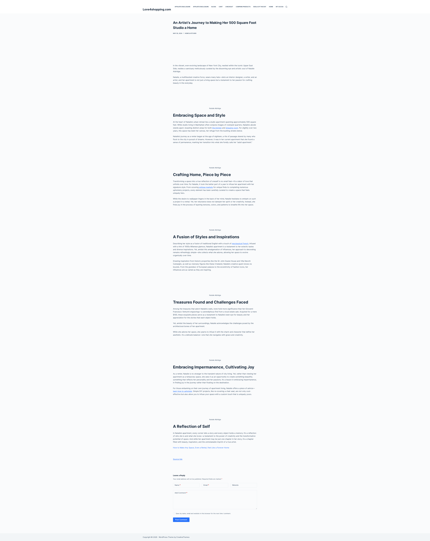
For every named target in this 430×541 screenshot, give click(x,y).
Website (235, 485)
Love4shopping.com (157, 9)
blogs (213, 7)
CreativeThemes (182, 537)
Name (178, 485)
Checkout (229, 7)
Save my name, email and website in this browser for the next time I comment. (203, 513)
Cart (221, 7)
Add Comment (181, 493)
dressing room (232, 128)
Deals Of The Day (259, 7)
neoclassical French (240, 243)
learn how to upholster (182, 391)
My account (280, 7)
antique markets (206, 187)
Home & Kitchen (190, 33)
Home (271, 7)
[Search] (286, 7)
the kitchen (217, 128)
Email (206, 485)
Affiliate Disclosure (182, 7)
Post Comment (181, 520)
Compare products (243, 7)
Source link (177, 459)
